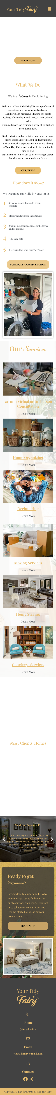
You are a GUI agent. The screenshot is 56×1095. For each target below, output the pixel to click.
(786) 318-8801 (28, 1029)
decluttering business (35, 110)
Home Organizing (28, 457)
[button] (49, 9)
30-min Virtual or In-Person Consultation (28, 404)
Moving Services (28, 562)
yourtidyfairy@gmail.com (28, 1053)
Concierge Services (28, 664)
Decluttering (28, 508)
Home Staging (28, 614)
